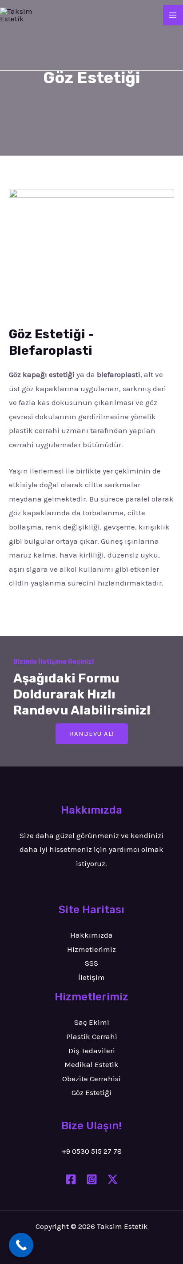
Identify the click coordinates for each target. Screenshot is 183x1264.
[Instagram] (91, 1179)
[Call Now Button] (21, 1245)
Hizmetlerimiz (91, 949)
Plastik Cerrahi (91, 1036)
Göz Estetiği (91, 1092)
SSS (91, 963)
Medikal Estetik (91, 1064)
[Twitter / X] (112, 1179)
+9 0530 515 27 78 (92, 1151)
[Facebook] (70, 1179)
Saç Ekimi (91, 1022)
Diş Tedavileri (91, 1050)
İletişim (91, 977)
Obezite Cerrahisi (91, 1078)
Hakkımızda (91, 935)
